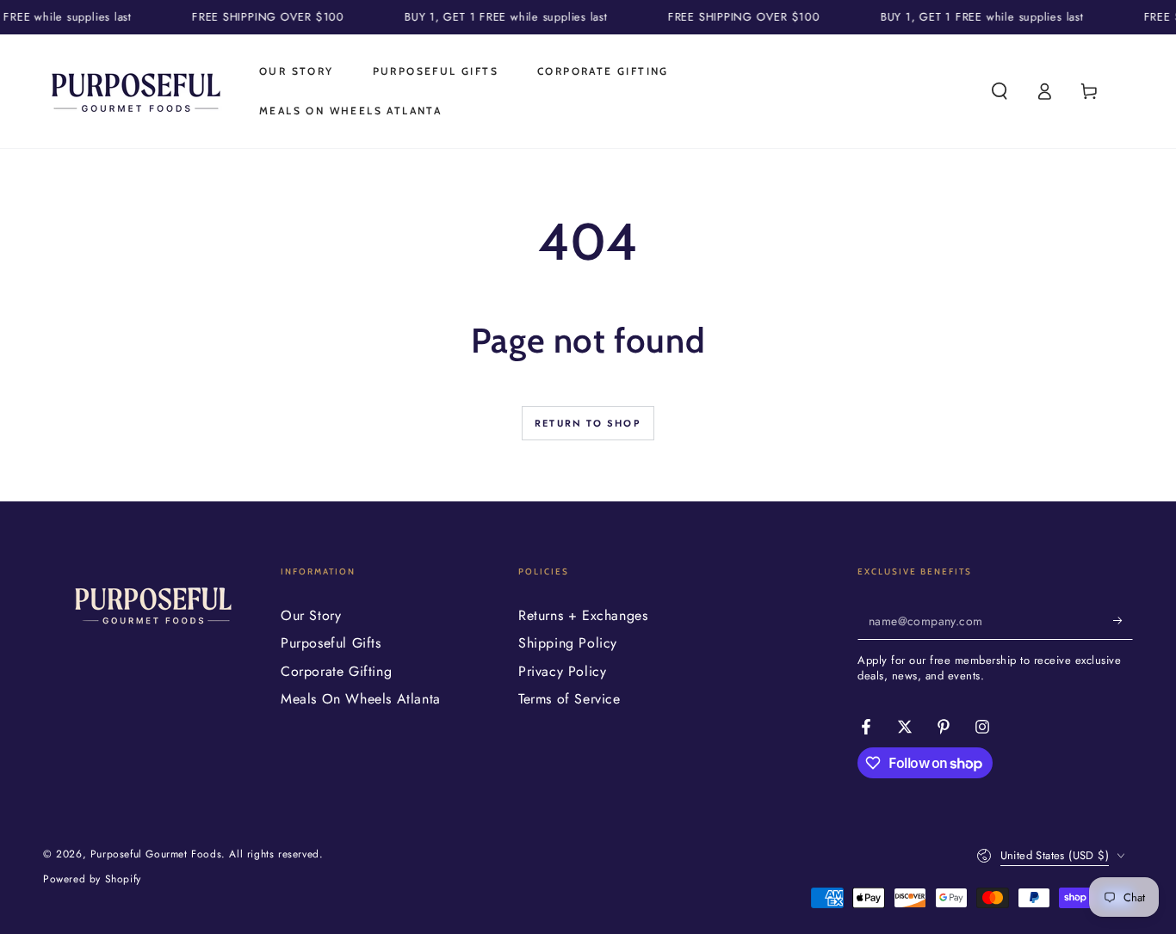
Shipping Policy (567, 643)
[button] (999, 91)
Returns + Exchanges (582, 615)
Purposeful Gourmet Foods (155, 854)
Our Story (311, 615)
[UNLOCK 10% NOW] (1123, 620)
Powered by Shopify (92, 879)
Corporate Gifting (336, 671)
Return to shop (588, 423)
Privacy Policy (562, 671)
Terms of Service (569, 699)
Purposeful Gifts (331, 643)
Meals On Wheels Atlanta (361, 699)
